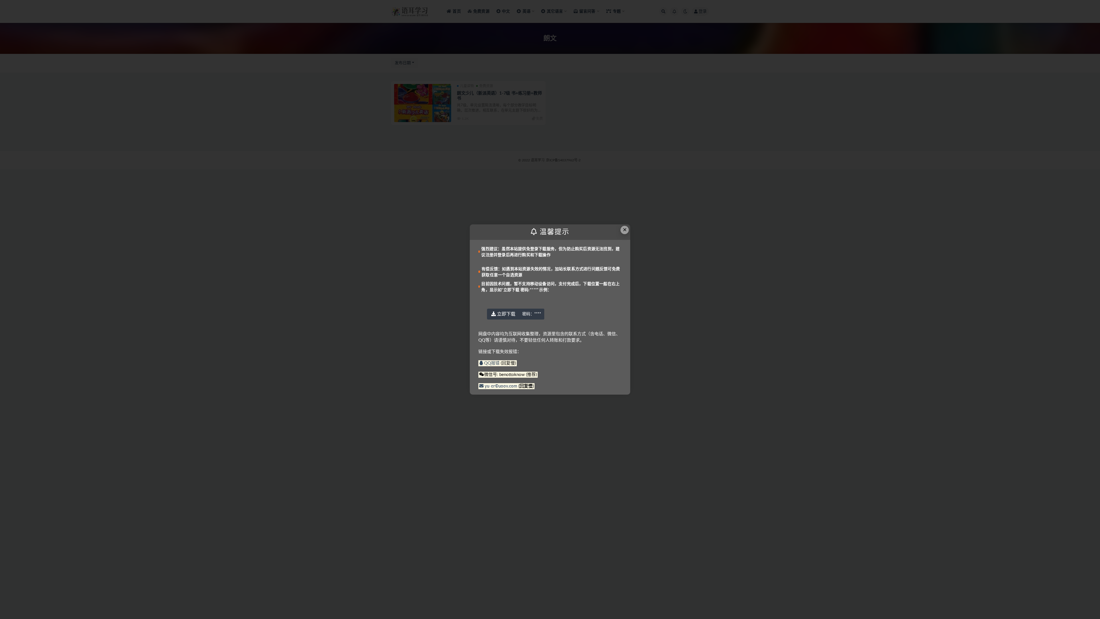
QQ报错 (492, 363)
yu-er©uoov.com (501, 386)
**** (531, 314)
